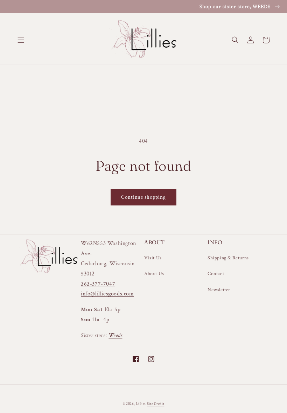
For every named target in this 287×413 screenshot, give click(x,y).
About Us (154, 274)
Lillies (141, 404)
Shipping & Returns (228, 258)
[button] (21, 40)
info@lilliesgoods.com (107, 294)
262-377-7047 (98, 284)
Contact (216, 274)
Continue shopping (143, 197)
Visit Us (153, 258)
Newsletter (219, 290)
